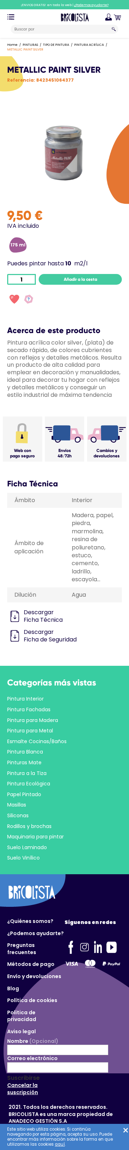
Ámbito (24, 500)
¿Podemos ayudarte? (35, 933)
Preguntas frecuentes (21, 949)
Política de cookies (32, 1000)
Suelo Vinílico (23, 857)
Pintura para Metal (30, 730)
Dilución (25, 595)
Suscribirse (23, 1078)
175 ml (17, 245)
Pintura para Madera (32, 720)
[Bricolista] (75, 17)
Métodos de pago (30, 964)
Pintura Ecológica (28, 783)
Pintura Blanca (25, 751)
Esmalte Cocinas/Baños (37, 741)
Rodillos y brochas (29, 826)
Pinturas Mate (24, 762)
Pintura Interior (25, 698)
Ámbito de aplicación (29, 547)
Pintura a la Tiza (27, 773)
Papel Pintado (24, 794)
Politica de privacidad (21, 1016)
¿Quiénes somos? (30, 921)
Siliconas (18, 815)
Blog (13, 988)
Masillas (16, 804)
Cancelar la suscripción (22, 1089)
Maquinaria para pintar (35, 836)
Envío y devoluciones (34, 976)
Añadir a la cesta (80, 279)
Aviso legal (21, 1031)
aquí (60, 1144)
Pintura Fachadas (29, 709)
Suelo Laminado (27, 847)
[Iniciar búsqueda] (113, 29)
